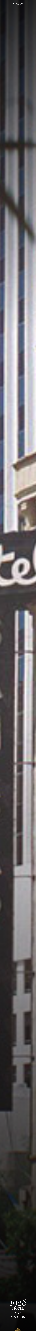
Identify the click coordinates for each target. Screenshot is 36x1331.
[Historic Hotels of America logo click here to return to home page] (18, 5)
